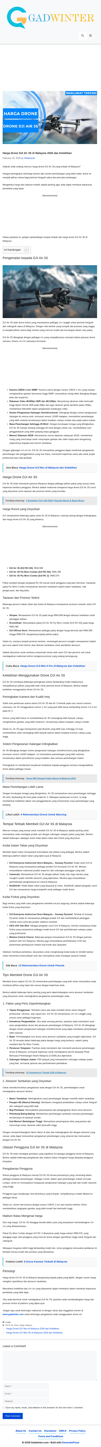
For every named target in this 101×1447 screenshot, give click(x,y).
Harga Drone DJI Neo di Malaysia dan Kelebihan (48, 467)
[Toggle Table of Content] (25, 250)
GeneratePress (70, 1442)
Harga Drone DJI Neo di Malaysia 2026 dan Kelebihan (32, 1328)
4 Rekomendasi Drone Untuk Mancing (43, 814)
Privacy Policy (77, 1430)
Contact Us (35, 1430)
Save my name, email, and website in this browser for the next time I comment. (44, 1407)
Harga (22, 1325)
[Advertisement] (50, 68)
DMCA (62, 1430)
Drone (16, 1325)
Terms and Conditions (50, 1436)
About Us (21, 1430)
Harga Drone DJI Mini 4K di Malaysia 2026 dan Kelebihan (34, 1332)
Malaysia (28, 1325)
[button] (83, 36)
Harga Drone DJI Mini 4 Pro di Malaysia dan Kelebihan (52, 666)
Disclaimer (50, 1430)
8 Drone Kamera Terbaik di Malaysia (45, 1261)
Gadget (8, 1322)
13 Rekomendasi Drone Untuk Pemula (41, 965)
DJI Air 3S (9, 1325)
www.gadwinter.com (13, 1314)
